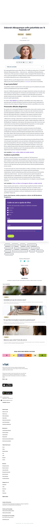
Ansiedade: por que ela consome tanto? (15, 300)
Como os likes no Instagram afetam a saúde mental (27, 183)
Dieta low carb (5, 411)
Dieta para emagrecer (6, 420)
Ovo (3, 453)
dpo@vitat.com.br (5, 519)
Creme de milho (5, 470)
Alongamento (5, 434)
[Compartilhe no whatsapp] (28, 261)
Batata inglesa (5, 451)
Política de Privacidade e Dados (8, 510)
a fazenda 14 (15, 244)
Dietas (3, 490)
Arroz (3, 447)
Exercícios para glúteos (6, 440)
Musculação (4, 436)
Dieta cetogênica (5, 415)
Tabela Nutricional (6, 444)
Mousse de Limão (5, 465)
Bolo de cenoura (5, 467)
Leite (3, 455)
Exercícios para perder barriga (7, 438)
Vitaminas (4, 492)
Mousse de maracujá (6, 472)
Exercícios (4, 488)
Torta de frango (5, 476)
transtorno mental (9, 254)
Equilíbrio (28, 34)
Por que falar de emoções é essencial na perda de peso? (19, 320)
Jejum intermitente (5, 422)
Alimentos (4, 484)
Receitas (4, 463)
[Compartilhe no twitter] (24, 261)
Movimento (4, 428)
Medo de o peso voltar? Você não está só (15, 340)
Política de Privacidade (6, 512)
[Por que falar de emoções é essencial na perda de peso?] (24, 314)
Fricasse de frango (5, 478)
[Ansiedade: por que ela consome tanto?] (24, 294)
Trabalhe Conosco (6, 402)
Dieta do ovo (4, 413)
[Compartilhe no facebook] (21, 261)
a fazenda (7, 244)
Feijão (3, 449)
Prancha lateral (5, 432)
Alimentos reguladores (6, 424)
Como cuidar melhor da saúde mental (23, 152)
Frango (3, 459)
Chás (3, 486)
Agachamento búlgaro (6, 430)
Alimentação (5, 409)
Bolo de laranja (5, 474)
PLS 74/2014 (13, 100)
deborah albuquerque (32, 244)
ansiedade (27, 81)
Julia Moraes (24, 38)
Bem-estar (20, 34)
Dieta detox (4, 417)
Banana (3, 457)
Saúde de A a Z (5, 482)
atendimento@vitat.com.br (7, 400)
